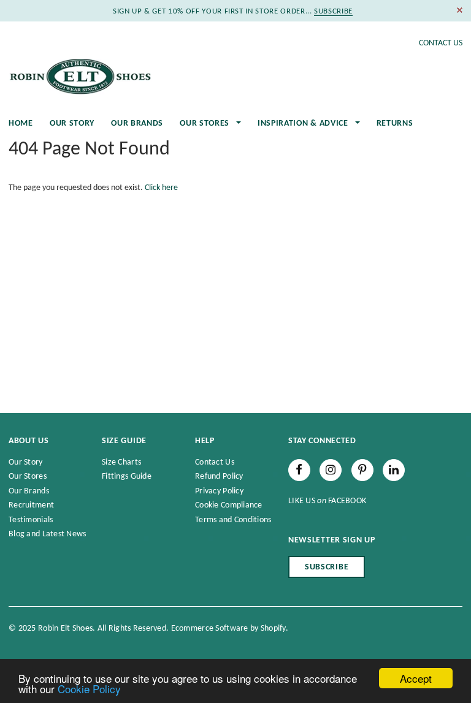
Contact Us (440, 43)
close (459, 10)
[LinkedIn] (394, 470)
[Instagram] (331, 470)
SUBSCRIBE (333, 11)
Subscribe (326, 567)
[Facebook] (299, 470)
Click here (161, 187)
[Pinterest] (362, 470)
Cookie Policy (89, 688)
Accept (416, 678)
